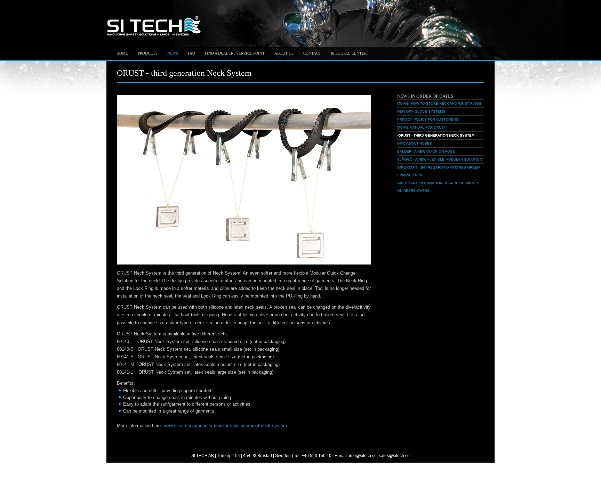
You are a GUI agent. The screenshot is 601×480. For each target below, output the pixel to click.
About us (284, 53)
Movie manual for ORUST (421, 127)
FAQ (191, 53)
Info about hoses (414, 143)
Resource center (349, 53)
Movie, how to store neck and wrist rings (439, 103)
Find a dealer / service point (235, 53)
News (172, 53)
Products (148, 53)
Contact (312, 53)
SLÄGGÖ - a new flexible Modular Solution (439, 159)
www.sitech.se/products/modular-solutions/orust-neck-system (225, 425)
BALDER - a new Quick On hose (426, 151)
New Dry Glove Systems (421, 111)
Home (122, 53)
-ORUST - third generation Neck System (435, 135)
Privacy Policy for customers (427, 119)
